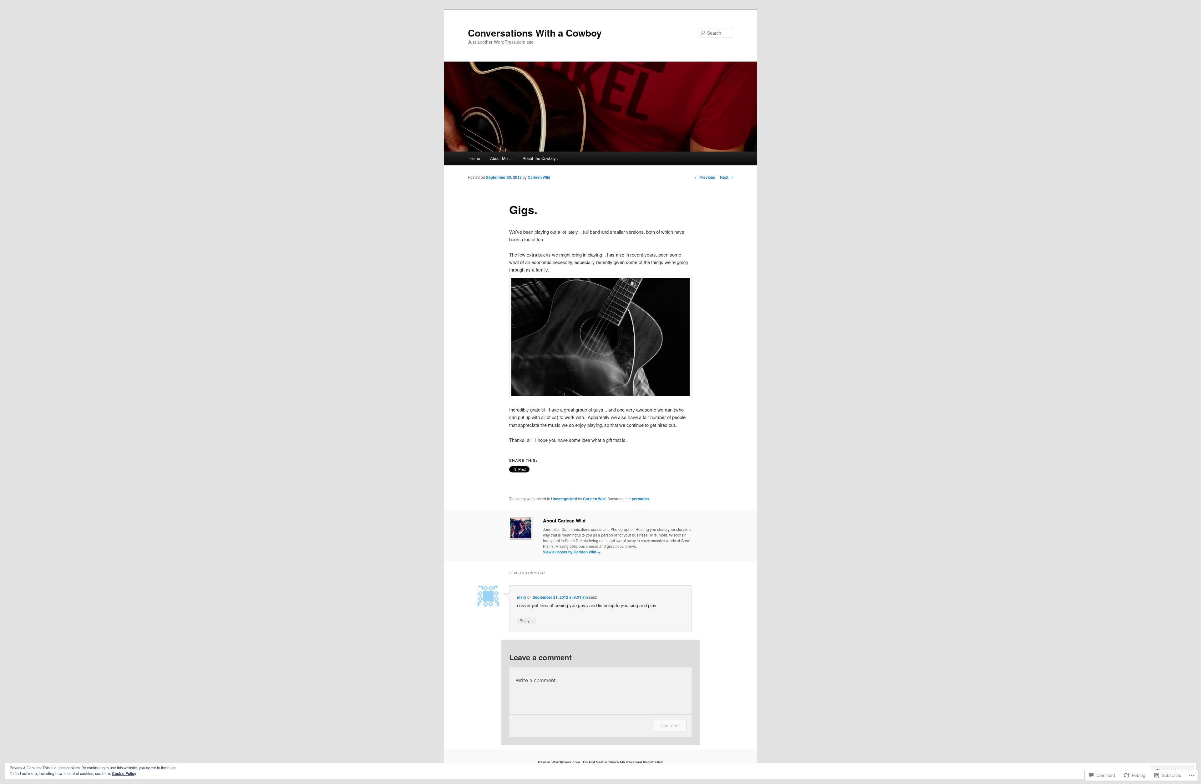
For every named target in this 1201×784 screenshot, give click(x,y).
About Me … (501, 158)
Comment (670, 725)
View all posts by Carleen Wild (572, 552)
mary (521, 597)
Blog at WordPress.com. (559, 762)
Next (726, 177)
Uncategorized (564, 499)
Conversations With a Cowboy (535, 32)
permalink (641, 499)
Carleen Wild (539, 177)
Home (474, 158)
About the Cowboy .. (541, 158)
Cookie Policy (124, 773)
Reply (526, 620)
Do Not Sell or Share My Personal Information (623, 762)
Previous (705, 177)
